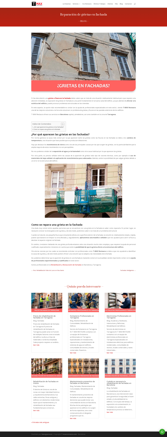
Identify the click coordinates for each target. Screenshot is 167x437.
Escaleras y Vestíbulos (119, 321)
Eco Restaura (87, 4)
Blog (121, 4)
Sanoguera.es (47, 434)
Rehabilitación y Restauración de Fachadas (66, 265)
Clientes (110, 4)
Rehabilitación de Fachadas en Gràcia (45, 382)
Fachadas (40, 321)
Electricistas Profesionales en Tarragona (119, 317)
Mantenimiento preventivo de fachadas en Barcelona (82, 382)
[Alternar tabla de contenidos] (62, 124)
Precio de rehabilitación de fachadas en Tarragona (44, 317)
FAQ (116, 4)
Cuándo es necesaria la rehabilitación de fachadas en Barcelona (119, 383)
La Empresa (67, 4)
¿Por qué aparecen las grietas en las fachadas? (49, 127)
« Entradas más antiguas (40, 422)
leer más (36, 345)
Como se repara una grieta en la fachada (47, 129)
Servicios (75, 4)
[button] (162, 432)
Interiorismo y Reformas (115, 323)
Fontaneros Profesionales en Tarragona (82, 317)
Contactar (128, 4)
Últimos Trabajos (99, 4)
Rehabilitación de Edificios (116, 326)
